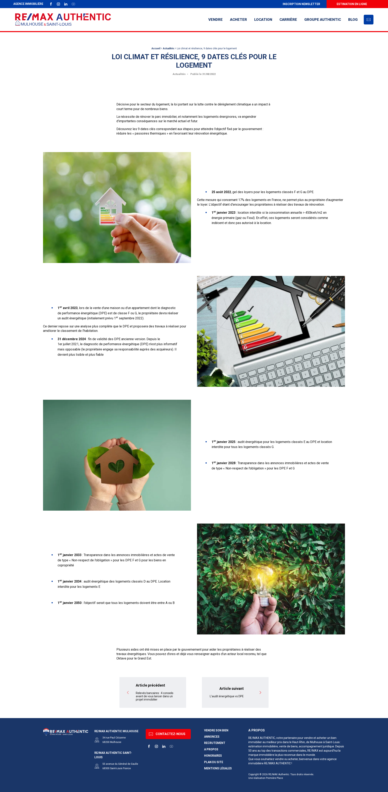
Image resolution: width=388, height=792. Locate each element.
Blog (353, 19)
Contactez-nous (170, 734)
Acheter (238, 19)
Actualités (168, 48)
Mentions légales (218, 768)
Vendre (215, 19)
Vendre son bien (216, 730)
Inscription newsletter (301, 4)
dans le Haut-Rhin (294, 742)
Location (263, 19)
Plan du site (213, 762)
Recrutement (214, 743)
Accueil (155, 48)
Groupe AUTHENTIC (322, 19)
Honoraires (213, 755)
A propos (211, 749)
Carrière (288, 19)
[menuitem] (301, 4)
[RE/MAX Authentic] (63, 20)
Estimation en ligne (352, 4)
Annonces (211, 736)
